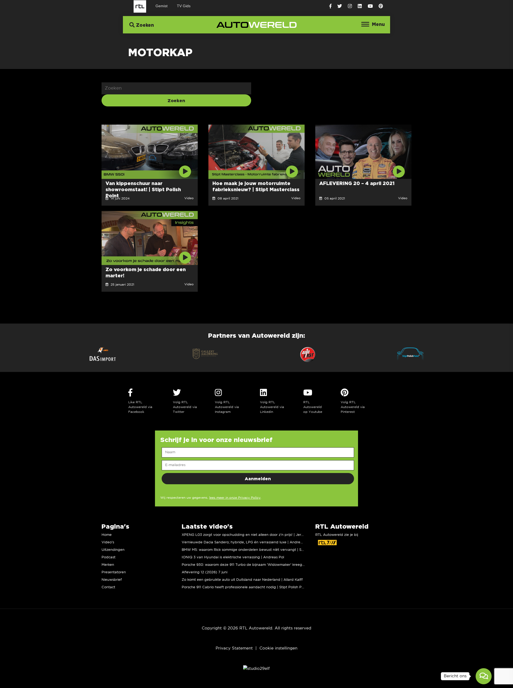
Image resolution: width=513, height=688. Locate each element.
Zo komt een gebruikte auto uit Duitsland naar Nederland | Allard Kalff (242, 579)
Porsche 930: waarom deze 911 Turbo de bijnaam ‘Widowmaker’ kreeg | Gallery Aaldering (258, 564)
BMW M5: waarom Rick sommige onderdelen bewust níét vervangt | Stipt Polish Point (255, 549)
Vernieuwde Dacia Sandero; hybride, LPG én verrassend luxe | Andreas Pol (246, 542)
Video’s (108, 542)
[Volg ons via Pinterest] (381, 6)
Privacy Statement (234, 648)
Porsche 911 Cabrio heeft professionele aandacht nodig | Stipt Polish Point (245, 587)
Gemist (162, 6)
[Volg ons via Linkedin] (360, 6)
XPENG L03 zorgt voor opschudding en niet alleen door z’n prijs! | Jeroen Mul (248, 534)
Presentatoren (114, 572)
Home (107, 534)
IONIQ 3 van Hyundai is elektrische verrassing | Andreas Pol (233, 557)
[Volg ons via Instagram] (350, 6)
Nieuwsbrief (112, 579)
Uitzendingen (113, 549)
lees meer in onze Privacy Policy (235, 497)
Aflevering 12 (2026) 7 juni (204, 572)
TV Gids (184, 6)
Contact (108, 587)
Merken (108, 564)
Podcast (108, 557)
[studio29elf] (256, 668)
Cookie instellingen (278, 648)
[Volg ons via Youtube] (370, 6)
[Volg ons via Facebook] (330, 6)
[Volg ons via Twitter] (340, 6)
